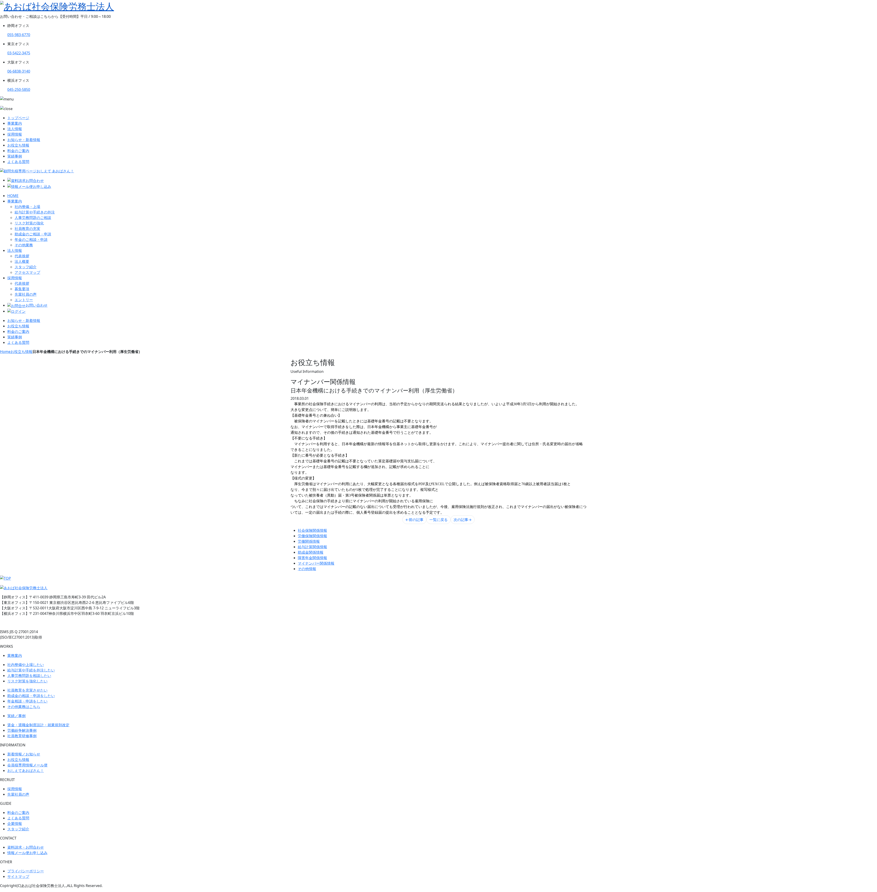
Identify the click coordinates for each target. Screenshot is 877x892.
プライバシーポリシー (25, 871)
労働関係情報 (309, 541)
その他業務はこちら (23, 706)
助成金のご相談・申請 (33, 234)
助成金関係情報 (310, 552)
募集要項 (22, 288)
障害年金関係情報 (312, 557)
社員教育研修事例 (22, 735)
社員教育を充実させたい (27, 690)
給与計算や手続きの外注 (35, 212)
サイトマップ (18, 876)
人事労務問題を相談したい (29, 675)
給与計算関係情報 (312, 546)
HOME (12, 195)
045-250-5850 (18, 89)
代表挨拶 (22, 255)
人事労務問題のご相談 (33, 217)
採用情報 (14, 134)
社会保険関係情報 (312, 530)
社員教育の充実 (27, 228)
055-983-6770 (18, 34)
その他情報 (307, 568)
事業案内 (14, 123)
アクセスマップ (27, 272)
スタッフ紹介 (26, 266)
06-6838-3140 (18, 71)
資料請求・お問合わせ (25, 847)
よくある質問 (18, 161)
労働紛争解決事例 (22, 730)
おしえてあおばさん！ (25, 770)
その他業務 (24, 244)
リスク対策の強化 (29, 223)
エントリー (24, 299)
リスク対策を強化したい (27, 681)
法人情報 (14, 128)
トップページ (18, 117)
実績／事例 (16, 715)
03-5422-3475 (18, 52)
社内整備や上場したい (25, 664)
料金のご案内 (18, 150)
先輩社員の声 (26, 294)
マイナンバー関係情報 (316, 563)
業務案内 (14, 655)
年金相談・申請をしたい (27, 701)
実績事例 (14, 156)
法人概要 (22, 261)
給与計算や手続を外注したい (31, 670)
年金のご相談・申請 (31, 239)
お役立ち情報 (18, 145)
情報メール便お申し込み (27, 852)
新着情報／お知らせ (23, 754)
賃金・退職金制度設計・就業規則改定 (38, 724)
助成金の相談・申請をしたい (31, 695)
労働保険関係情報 (312, 535)
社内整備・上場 (27, 206)
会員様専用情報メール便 (27, 765)
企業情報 (14, 823)
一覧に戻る (438, 519)
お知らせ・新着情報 (23, 139)
